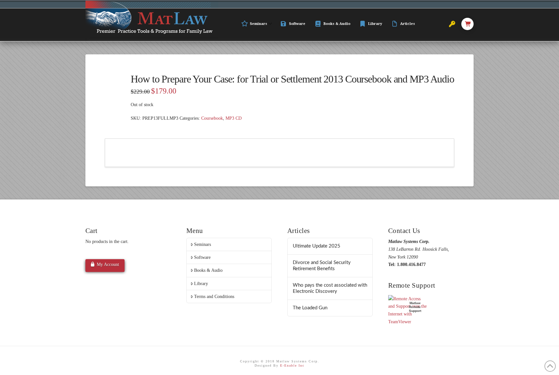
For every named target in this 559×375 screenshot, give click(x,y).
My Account (108, 264)
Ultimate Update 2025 (316, 246)
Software (202, 257)
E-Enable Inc (292, 365)
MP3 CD (233, 118)
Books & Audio (208, 270)
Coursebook (212, 118)
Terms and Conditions (214, 296)
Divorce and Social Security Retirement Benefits (322, 265)
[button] (467, 24)
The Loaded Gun (310, 307)
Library (201, 283)
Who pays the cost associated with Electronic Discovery (330, 288)
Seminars (202, 244)
